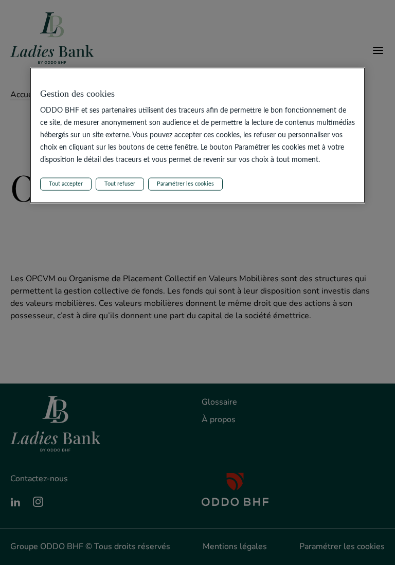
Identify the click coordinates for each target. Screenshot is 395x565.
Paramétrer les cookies (185, 184)
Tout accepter (66, 184)
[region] (198, 135)
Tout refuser (119, 184)
